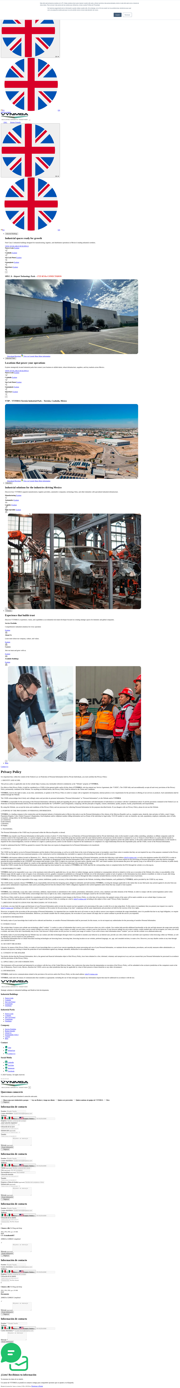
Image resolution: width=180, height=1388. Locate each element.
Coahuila (8, 1000)
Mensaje (7, 1145)
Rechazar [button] (127, 15)
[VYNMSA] (14, 986)
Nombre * (4, 1323)
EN (59, 110)
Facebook (11, 1071)
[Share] (6, 1078)
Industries (9, 483)
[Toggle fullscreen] (4, 1078)
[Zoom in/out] (1, 1078)
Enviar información (7, 1147)
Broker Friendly (15, 122)
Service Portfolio (10, 1029)
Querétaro (8, 1005)
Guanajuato (9, 1004)
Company (9, 611)
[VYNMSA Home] (14, 119)
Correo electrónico (7, 1113)
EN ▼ (57, 56)
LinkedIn (10, 1062)
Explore (16, 248)
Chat (9, 1047)
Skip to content (6, 112)
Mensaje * (4, 1340)
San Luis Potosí (10, 1002)
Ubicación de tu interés (8, 1218)
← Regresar (5, 1102)
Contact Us (4, 767)
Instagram (11, 1068)
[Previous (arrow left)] (1, 1080)
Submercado (8, 1130)
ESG (5, 122)
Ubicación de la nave (8, 1127)
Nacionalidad (8, 1172)
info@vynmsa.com (130, 857)
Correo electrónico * (7, 1331)
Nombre (3, 1111)
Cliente (6, 1168)
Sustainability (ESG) (12, 1035)
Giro (5, 1170)
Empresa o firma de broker (13, 1182)
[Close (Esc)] (8, 1078)
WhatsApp (11, 1050)
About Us (8, 1033)
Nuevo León (9, 998)
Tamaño (3, 1134)
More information (44, 356)
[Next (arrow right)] (4, 1080)
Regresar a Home (37, 1386)
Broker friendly (10, 1031)
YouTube (11, 1065)
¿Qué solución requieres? (9, 1123)
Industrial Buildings (11, 233)
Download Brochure (14, 356)
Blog (6, 763)
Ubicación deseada (7, 1174)
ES (3, 110)
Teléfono (4, 1115)
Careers (7, 1036)
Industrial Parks (10, 358)
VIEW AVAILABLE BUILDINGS (17, 246)
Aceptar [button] (117, 15)
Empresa (4, 1121)
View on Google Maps (31, 356)
